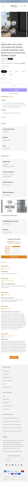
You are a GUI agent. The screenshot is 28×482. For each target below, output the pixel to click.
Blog (4, 384)
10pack (11, 75)
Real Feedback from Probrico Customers (12, 431)
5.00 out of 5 (18, 242)
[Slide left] (10, 39)
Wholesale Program (7, 380)
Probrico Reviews (7, 387)
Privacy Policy (6, 409)
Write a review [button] (14, 257)
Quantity (3, 78)
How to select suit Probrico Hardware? (12, 421)
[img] (4, 266)
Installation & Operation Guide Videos (11, 424)
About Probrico (6, 371)
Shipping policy (14, 478)
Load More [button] (14, 357)
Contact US (5, 374)
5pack (24, 72)
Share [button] (4, 117)
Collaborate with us (7, 377)
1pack (5, 72)
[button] (2, 6)
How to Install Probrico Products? (11, 418)
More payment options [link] (14, 93)
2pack (11, 72)
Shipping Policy (6, 399)
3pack (18, 72)
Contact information (22, 478)
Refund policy (14, 476)
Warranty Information (8, 405)
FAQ (4, 396)
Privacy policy (21, 476)
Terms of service (6, 478)
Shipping (2, 60)
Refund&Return (6, 402)
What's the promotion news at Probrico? (12, 427)
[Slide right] (17, 39)
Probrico (9, 476)
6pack (5, 75)
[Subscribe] (21, 459)
